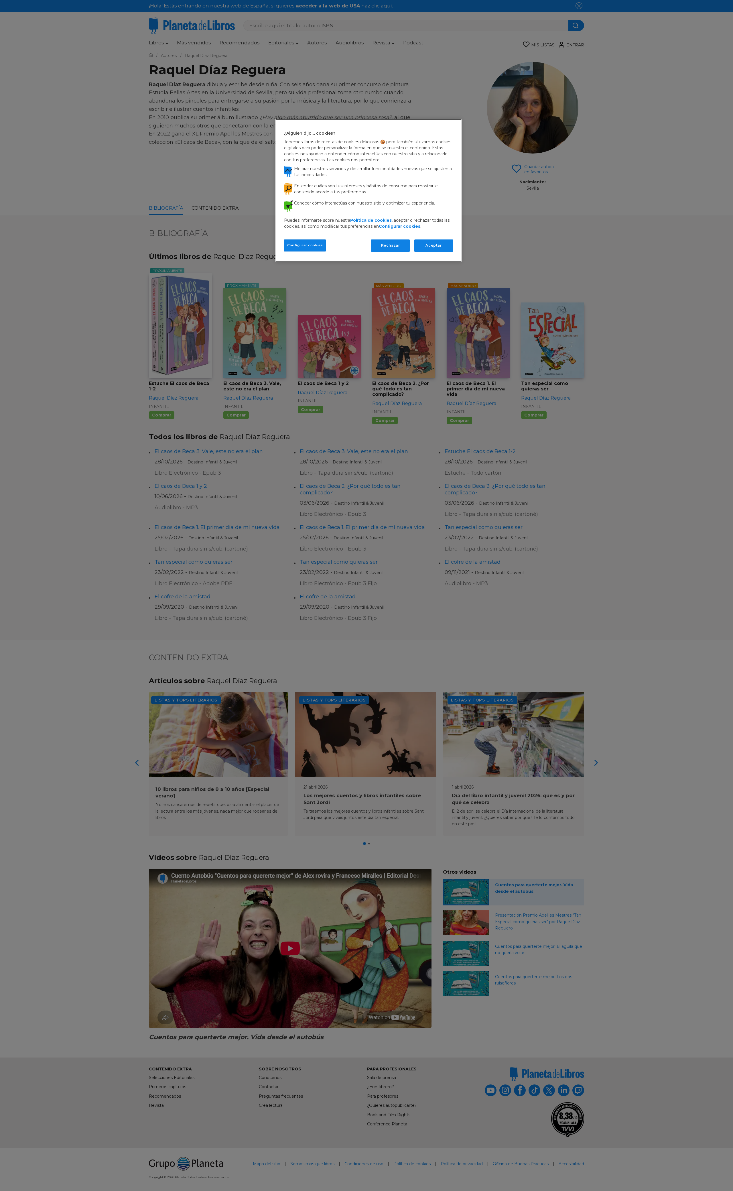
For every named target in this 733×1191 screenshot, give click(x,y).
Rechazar (390, 245)
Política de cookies (371, 220)
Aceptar (433, 245)
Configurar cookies (305, 245)
